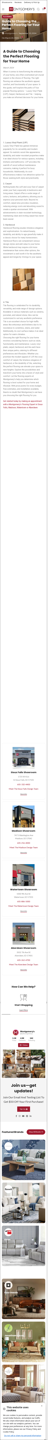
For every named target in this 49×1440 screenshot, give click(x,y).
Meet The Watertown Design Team (23, 906)
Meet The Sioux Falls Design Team (23, 789)
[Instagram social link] (19, 1116)
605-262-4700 (23, 960)
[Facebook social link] (16, 1116)
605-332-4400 (23, 784)
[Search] (38, 9)
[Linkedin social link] (30, 1116)
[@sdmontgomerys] (15, 1032)
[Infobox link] (23, 1160)
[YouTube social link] (23, 1116)
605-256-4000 (23, 843)
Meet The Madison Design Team (24, 847)
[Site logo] (21, 9)
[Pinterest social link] (27, 1116)
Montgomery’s (11, 33)
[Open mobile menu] (3, 9)
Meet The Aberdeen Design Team (23, 964)
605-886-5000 (23, 901)
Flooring (7, 17)
